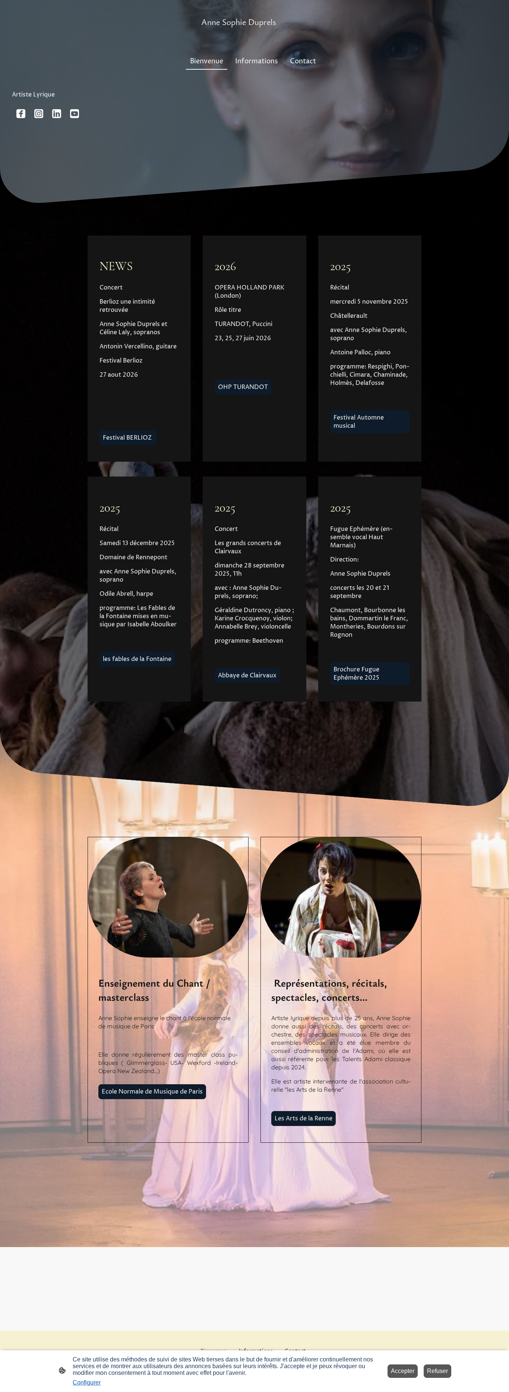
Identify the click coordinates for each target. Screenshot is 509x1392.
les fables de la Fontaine (137, 659)
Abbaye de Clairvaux (247, 675)
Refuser (437, 1371)
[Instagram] (38, 113)
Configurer (87, 1382)
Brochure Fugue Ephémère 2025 (356, 673)
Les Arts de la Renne (303, 1118)
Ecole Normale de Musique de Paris (152, 1092)
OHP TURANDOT (243, 387)
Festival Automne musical (358, 422)
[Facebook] (20, 113)
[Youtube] (74, 113)
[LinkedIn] (56, 113)
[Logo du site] (255, 34)
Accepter (402, 1371)
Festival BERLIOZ (128, 438)
